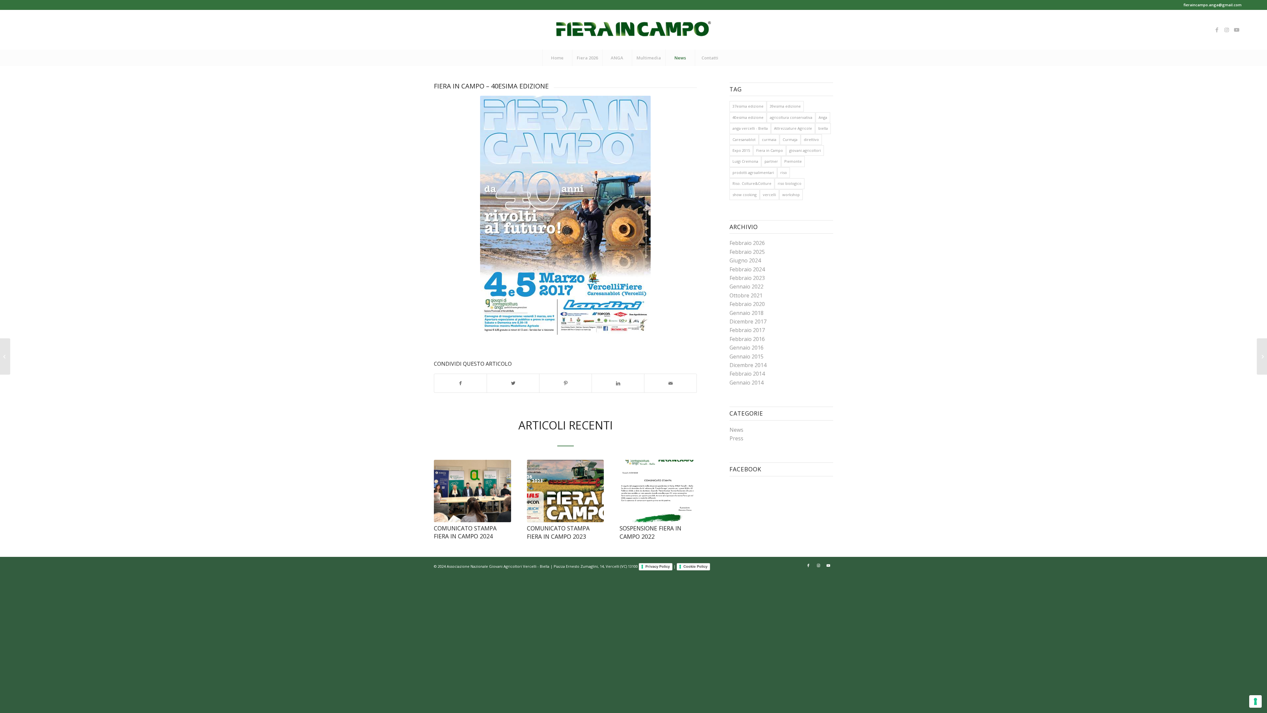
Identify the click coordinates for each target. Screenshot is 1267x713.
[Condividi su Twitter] (513, 383)
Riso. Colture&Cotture (751, 183)
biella (823, 128)
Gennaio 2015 (746, 356)
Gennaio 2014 (746, 382)
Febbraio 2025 (747, 251)
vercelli (769, 194)
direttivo (811, 139)
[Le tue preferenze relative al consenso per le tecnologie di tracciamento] (1255, 701)
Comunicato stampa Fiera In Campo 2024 (465, 532)
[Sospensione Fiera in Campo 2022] (658, 491)
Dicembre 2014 (748, 365)
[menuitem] (557, 58)
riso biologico (789, 183)
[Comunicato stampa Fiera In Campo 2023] (565, 491)
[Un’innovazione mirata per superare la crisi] (1262, 356)
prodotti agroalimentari (753, 172)
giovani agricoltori (805, 150)
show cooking (744, 194)
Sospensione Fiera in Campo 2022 (650, 532)
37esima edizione (747, 106)
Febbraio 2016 (747, 339)
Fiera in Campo (769, 150)
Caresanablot (744, 139)
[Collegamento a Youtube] (1237, 30)
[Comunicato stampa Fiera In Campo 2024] (472, 491)
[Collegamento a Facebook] (1217, 30)
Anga (823, 117)
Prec (444, 490)
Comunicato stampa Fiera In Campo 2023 (558, 532)
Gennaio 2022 (746, 286)
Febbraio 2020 (747, 304)
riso (783, 172)
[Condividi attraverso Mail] (670, 383)
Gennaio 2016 (746, 347)
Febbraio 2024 (747, 269)
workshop (791, 194)
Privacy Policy (657, 566)
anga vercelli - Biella (750, 128)
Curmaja (790, 139)
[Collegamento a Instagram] (1227, 30)
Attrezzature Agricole (793, 128)
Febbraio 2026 (747, 243)
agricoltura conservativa (791, 117)
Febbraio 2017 (747, 330)
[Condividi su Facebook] (460, 383)
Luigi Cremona (745, 161)
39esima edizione (785, 106)
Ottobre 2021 (746, 295)
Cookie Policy (695, 566)
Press (736, 438)
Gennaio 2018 (746, 313)
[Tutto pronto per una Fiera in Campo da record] (5, 356)
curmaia (769, 139)
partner (771, 161)
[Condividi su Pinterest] (565, 383)
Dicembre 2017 (748, 321)
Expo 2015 (741, 150)
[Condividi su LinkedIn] (618, 383)
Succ (687, 490)
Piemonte (793, 161)
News (736, 429)
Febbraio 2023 (747, 278)
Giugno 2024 (745, 260)
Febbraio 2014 (747, 373)
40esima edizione (747, 117)
